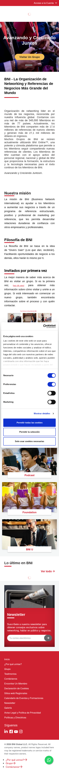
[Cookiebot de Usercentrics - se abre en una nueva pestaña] (43, 326)
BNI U (29, 549)
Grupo (7, 669)
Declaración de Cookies (16, 688)
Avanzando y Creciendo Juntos (29, 40)
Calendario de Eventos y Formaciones (23, 698)
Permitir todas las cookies (30, 422)
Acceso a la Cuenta (44, 3)
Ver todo (47, 571)
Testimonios (10, 673)
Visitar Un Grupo (29, 57)
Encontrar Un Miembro (15, 683)
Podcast (29, 475)
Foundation (29, 512)
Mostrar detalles (42, 413)
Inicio (7, 659)
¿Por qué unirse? (13, 664)
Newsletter (9, 703)
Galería (8, 707)
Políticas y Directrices (15, 717)
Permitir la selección (29, 432)
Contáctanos (10, 678)
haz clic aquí (18, 285)
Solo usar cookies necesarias (29, 441)
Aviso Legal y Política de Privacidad (22, 712)
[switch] (52, 384)
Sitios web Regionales (15, 693)
